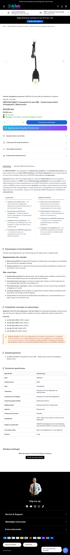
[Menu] (4, 6)
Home (4, 26)
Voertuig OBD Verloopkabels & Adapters (45, 96)
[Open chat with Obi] (65, 550)
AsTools (9, 550)
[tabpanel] (35, 304)
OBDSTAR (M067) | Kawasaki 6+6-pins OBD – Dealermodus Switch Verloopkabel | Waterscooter (30, 26)
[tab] (7, 166)
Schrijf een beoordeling (35, 457)
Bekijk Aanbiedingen (35, 21)
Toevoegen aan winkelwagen (46, 122)
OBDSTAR (28, 96)
